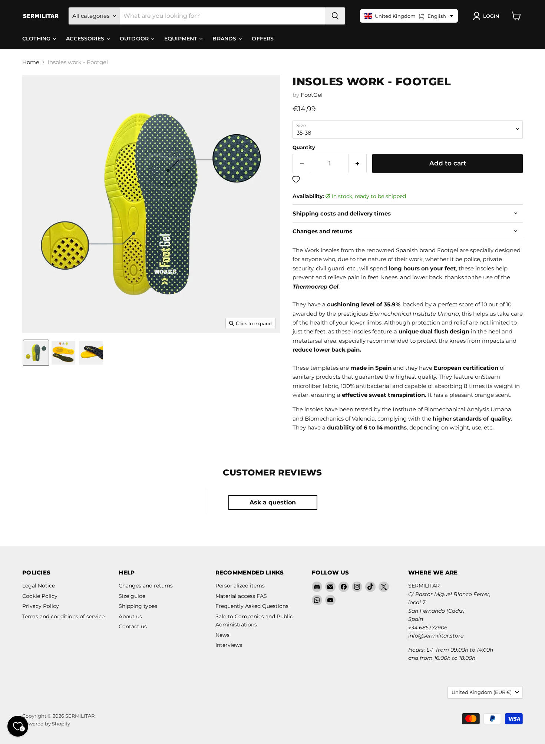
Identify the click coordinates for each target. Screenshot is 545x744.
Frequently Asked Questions (251, 606)
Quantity (304, 147)
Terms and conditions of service (63, 616)
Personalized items (240, 585)
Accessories (86, 38)
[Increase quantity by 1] (358, 163)
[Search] (335, 15)
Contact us (133, 626)
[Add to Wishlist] (408, 179)
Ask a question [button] (273, 502)
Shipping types (138, 606)
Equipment (181, 38)
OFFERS (263, 38)
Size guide (132, 596)
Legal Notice (38, 585)
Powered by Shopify (46, 724)
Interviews (228, 645)
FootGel (312, 94)
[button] (487, 15)
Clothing (37, 38)
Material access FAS (241, 596)
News (222, 635)
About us (130, 616)
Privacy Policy (40, 606)
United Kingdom (482, 692)
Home (30, 62)
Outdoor (135, 38)
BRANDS (225, 38)
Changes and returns (146, 585)
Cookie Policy (39, 596)
